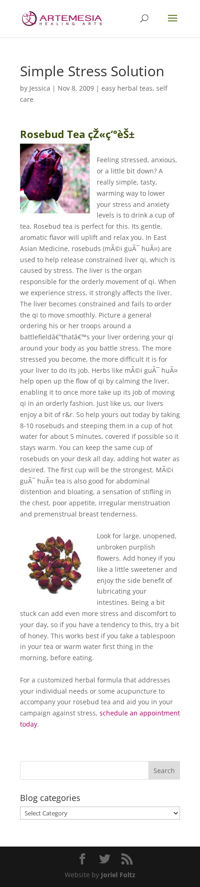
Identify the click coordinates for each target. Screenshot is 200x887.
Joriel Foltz (118, 874)
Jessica (39, 88)
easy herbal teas (127, 88)
